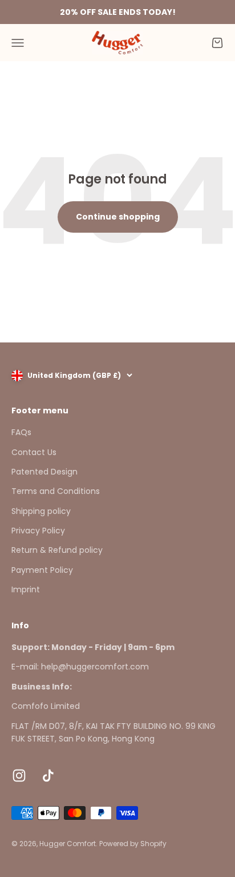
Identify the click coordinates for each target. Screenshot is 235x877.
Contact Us (33, 452)
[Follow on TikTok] (48, 775)
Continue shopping (118, 216)
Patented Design (44, 471)
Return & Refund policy (57, 550)
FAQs (21, 432)
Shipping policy (41, 511)
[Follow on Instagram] (19, 775)
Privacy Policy (38, 530)
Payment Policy (42, 570)
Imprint (25, 589)
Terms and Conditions (55, 491)
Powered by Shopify (133, 843)
